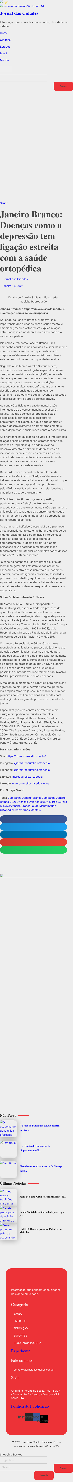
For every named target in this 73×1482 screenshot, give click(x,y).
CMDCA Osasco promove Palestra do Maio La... (41, 1230)
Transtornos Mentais (27, 810)
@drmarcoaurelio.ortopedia (32, 763)
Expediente (20, 1351)
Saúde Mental (39, 806)
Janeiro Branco (21, 806)
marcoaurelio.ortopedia (27, 776)
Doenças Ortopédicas (31, 801)
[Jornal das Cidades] (36, 2)
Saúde (4, 203)
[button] (33, 819)
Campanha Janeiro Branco (25, 797)
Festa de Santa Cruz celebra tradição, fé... (43, 1196)
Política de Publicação (30, 1406)
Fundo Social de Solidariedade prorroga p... (42, 1213)
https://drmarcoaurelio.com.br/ (26, 756)
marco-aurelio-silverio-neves (30, 783)
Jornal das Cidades (19, 13)
